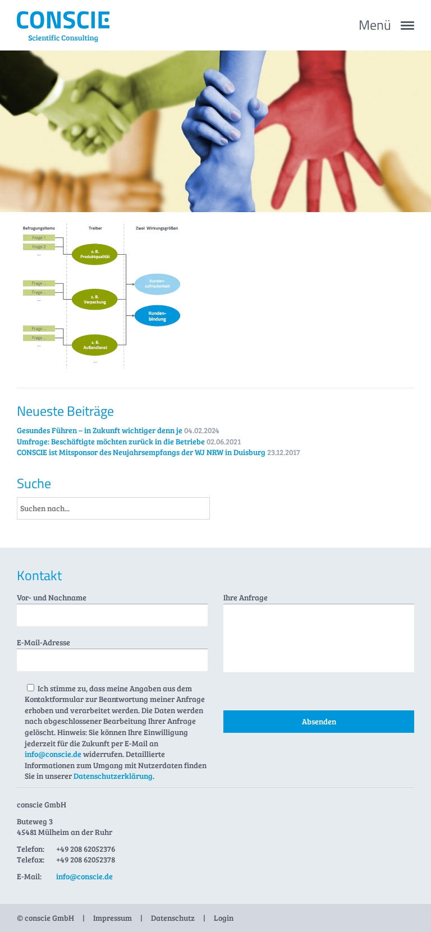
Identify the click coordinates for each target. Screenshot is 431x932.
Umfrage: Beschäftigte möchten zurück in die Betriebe (111, 441)
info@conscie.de (53, 754)
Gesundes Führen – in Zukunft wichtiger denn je (99, 430)
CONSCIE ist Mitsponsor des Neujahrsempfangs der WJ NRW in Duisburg (141, 452)
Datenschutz (173, 917)
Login (223, 917)
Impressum (112, 917)
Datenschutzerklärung (113, 775)
